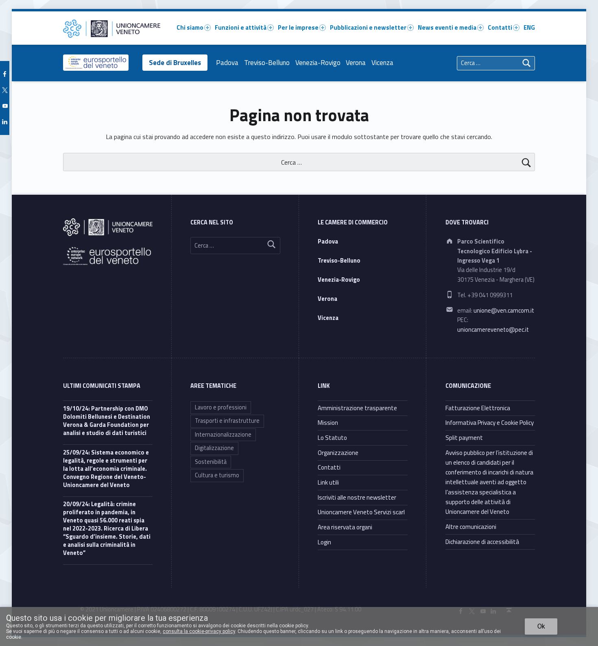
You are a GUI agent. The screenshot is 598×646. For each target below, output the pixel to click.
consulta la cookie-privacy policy (199, 631)
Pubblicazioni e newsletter (368, 27)
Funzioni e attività (240, 27)
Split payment (464, 437)
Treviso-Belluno (267, 62)
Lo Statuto (332, 437)
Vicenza (382, 62)
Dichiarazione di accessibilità (482, 541)
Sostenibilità (211, 461)
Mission (328, 422)
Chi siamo (190, 27)
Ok (541, 626)
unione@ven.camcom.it (504, 310)
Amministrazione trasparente (357, 408)
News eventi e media (447, 27)
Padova (227, 62)
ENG (529, 27)
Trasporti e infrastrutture (227, 420)
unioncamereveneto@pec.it (493, 329)
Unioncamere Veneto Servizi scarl (361, 512)
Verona (356, 62)
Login (324, 542)
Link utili (328, 482)
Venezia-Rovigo (317, 62)
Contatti (500, 27)
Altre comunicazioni (470, 526)
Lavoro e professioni (221, 407)
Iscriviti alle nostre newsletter (357, 497)
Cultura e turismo (217, 475)
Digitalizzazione (214, 448)
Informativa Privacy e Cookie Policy (489, 422)
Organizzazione (338, 452)
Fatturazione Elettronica (477, 408)
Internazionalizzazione (223, 434)
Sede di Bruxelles (175, 62)
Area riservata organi (345, 527)
